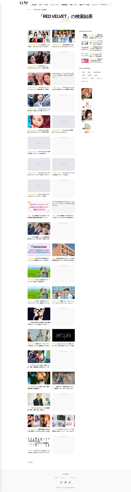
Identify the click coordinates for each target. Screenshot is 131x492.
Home (29, 9)
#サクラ (99, 78)
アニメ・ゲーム (54, 5)
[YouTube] (65, 482)
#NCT (92, 78)
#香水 (96, 75)
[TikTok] (69, 482)
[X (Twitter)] (61, 482)
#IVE (83, 72)
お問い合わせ (73, 477)
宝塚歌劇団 (64, 5)
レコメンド (95, 5)
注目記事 (34, 5)
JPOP (40, 5)
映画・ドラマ (73, 5)
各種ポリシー (64, 477)
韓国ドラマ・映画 (84, 5)
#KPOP (90, 75)
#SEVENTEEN (97, 72)
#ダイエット (85, 78)
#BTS (89, 72)
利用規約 (56, 477)
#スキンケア (85, 81)
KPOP (46, 5)
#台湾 (83, 75)
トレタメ (65, 474)
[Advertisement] (63, 60)
